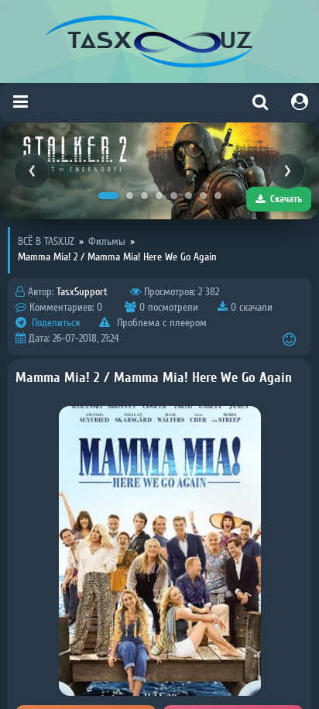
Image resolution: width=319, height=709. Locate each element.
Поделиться (54, 323)
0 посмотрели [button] (167, 307)
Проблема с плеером (160, 323)
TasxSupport (82, 292)
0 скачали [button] (250, 307)
